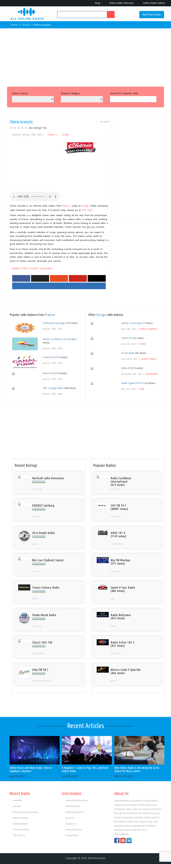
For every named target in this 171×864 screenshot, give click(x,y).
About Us (69, 817)
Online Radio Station (153, 3)
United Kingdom (148, 328)
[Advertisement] (85, 56)
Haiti (141, 388)
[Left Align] (111, 14)
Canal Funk (49, 357)
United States (148, 358)
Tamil (142, 343)
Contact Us (70, 823)
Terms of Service (73, 829)
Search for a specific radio (124, 93)
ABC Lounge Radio (53, 388)
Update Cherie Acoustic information (32, 268)
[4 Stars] (22, 128)
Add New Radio (151, 14)
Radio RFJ (126, 368)
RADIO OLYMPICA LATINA (57, 339)
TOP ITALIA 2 (19, 835)
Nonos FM (48, 373)
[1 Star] (11, 128)
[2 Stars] (15, 128)
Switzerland (151, 373)
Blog (97, 3)
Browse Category (70, 93)
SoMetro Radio (20, 823)
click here (87, 210)
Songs (65, 134)
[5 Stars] (26, 128)
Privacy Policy (71, 835)
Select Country (20, 93)
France (26, 24)
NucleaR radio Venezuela (25, 812)
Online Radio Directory (121, 3)
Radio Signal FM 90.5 (132, 383)
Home (14, 24)
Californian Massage (54, 323)
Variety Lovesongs (131, 323)
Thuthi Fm (126, 338)
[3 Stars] (18, 128)
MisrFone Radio (20, 817)
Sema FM (17, 800)
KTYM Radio (128, 353)
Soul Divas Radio (21, 829)
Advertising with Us (74, 812)
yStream (17, 806)
